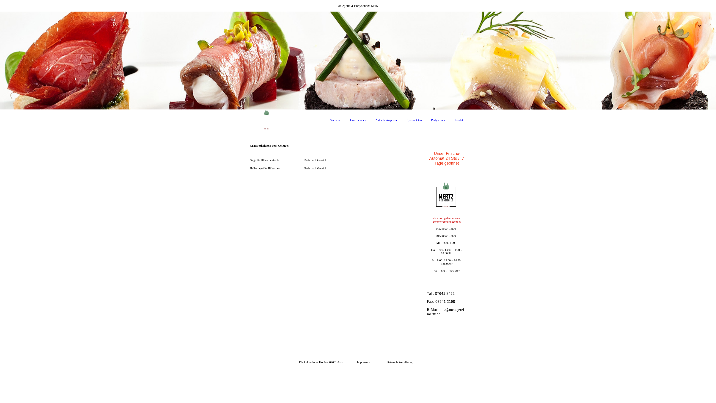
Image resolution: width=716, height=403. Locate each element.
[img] (358, 61)
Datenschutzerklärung (399, 362)
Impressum (363, 362)
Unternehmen (358, 120)
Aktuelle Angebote (386, 120)
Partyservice (438, 120)
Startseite (335, 120)
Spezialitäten (414, 120)
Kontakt (459, 120)
